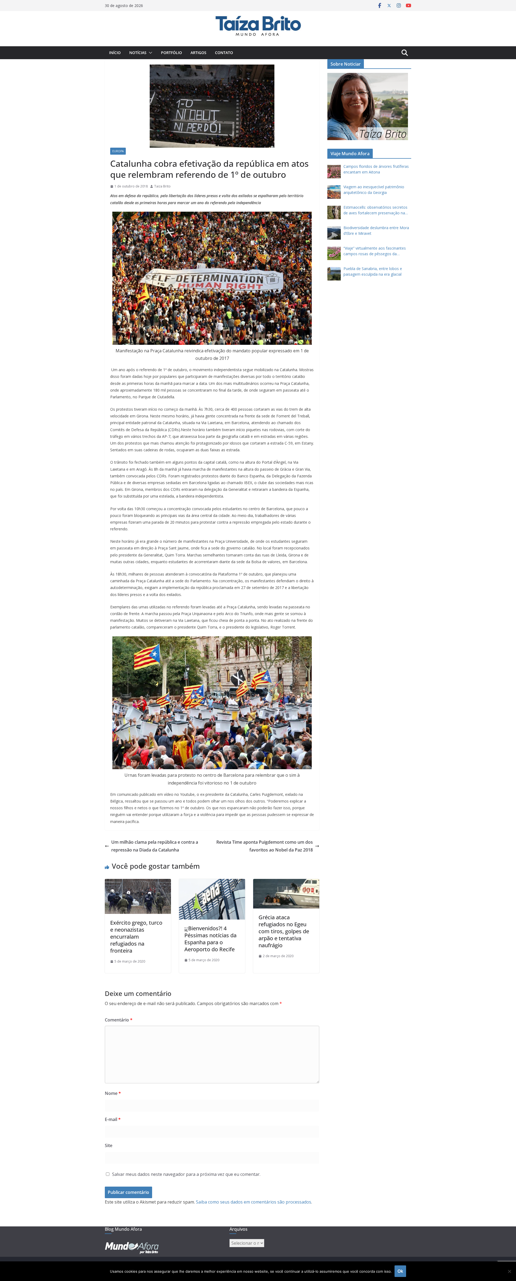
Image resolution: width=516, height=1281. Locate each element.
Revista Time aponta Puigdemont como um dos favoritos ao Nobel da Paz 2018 (264, 846)
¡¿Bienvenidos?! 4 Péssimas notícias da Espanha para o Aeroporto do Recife (210, 939)
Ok (400, 1271)
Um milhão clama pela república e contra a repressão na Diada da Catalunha (154, 846)
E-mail (113, 1119)
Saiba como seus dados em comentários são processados (253, 1202)
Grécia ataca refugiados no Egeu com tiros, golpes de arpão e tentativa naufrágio (284, 931)
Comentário (118, 1020)
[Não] (509, 1271)
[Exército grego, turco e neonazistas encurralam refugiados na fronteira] (138, 883)
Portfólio (171, 52)
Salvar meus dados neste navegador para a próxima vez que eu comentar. (186, 1174)
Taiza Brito (162, 186)
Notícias (137, 52)
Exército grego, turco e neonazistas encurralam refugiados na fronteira (136, 936)
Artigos (198, 52)
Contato (224, 52)
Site (108, 1145)
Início (115, 52)
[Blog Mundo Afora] (258, 15)
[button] (149, 52)
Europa (118, 151)
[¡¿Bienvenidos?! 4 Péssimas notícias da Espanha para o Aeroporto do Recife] (212, 883)
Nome (113, 1093)
